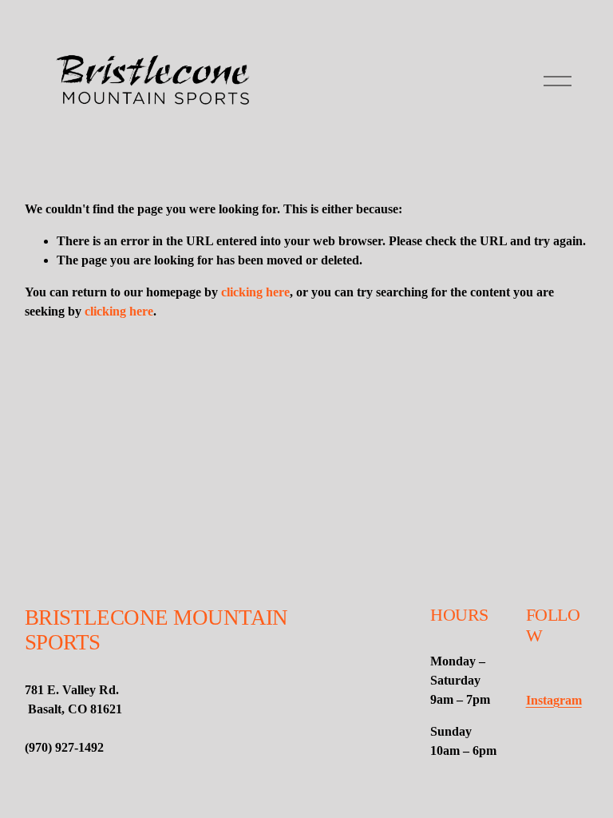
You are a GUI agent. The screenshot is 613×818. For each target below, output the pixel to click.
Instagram (554, 700)
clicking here (255, 292)
